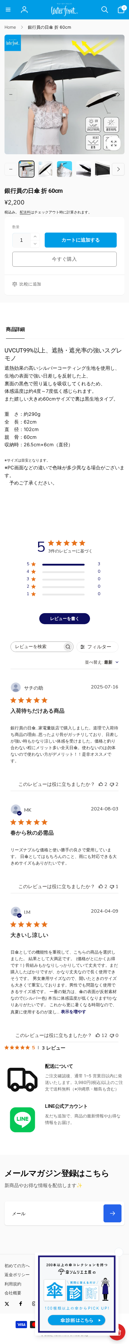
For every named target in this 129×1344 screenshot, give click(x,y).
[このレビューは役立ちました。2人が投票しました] (101, 784)
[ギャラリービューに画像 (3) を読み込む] (64, 169)
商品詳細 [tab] (15, 329)
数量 (16, 227)
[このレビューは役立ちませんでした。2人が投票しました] (112, 784)
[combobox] (101, 662)
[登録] (113, 1213)
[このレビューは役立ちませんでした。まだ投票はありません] (112, 1035)
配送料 (25, 212)
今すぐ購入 (64, 259)
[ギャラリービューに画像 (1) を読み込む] (26, 169)
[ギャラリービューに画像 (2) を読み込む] (45, 169)
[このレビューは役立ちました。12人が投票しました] (98, 1035)
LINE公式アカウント (66, 1106)
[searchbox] (36, 647)
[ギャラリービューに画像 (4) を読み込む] (83, 169)
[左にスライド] (10, 94)
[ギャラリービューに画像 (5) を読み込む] (102, 169)
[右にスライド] (118, 94)
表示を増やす (73, 1012)
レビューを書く (65, 618)
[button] (8, 9)
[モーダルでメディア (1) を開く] (64, 94)
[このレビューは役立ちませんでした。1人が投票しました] (112, 886)
